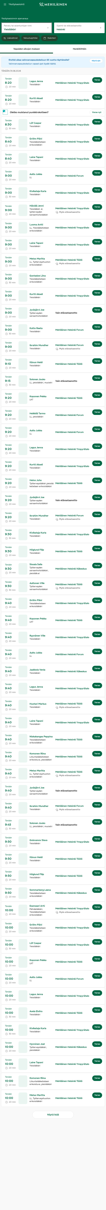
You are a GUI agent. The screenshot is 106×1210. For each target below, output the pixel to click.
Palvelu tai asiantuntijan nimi (18, 25)
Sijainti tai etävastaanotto (69, 25)
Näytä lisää (53, 1115)
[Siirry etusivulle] (53, 4)
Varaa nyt (96, 112)
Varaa (97, 80)
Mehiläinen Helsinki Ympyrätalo (72, 83)
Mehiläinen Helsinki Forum (69, 176)
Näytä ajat (96, 61)
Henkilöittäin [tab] (79, 49)
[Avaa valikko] (5, 4)
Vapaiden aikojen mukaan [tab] (26, 49)
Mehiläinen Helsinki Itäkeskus (71, 569)
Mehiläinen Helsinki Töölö (68, 260)
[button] (36, 81)
